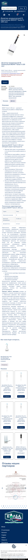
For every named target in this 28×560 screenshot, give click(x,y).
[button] (23, 15)
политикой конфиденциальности (18, 557)
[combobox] (9, 8)
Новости (4, 540)
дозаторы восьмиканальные (16, 93)
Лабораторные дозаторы (14, 26)
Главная (2, 24)
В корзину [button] (4, 364)
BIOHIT (10, 89)
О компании (5, 530)
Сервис (3, 535)
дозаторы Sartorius (18, 89)
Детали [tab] (13, 101)
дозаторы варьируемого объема (17, 91)
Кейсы (3, 537)
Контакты (4, 542)
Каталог (4, 532)
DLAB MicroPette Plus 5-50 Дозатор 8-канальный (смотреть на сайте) (12, 75)
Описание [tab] (5, 101)
